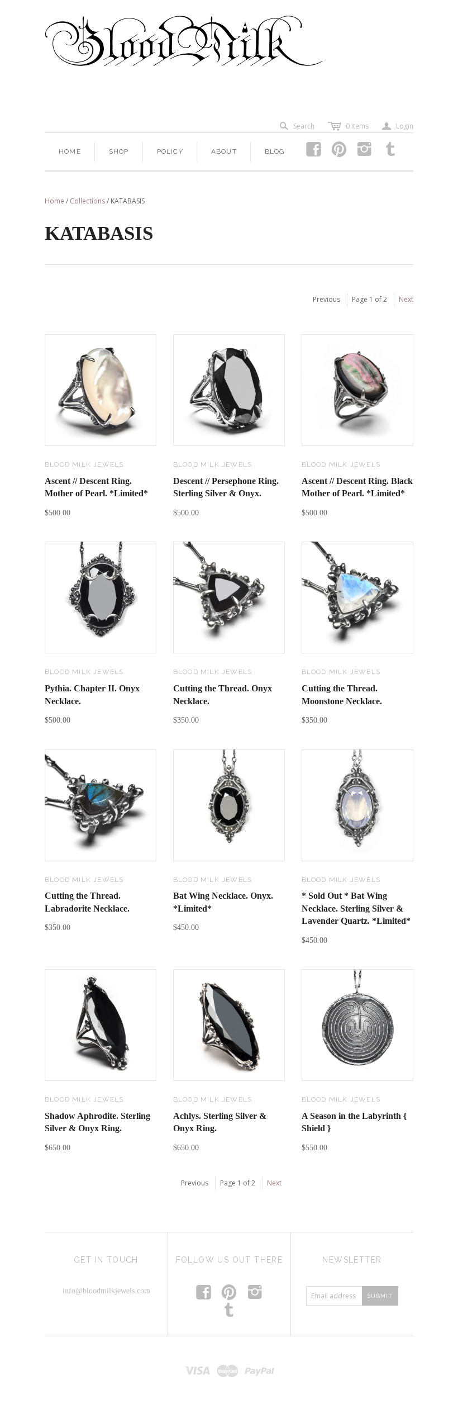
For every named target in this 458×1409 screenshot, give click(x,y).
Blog (275, 151)
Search (303, 126)
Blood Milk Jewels (84, 464)
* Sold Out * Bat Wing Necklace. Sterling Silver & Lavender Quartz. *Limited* (356, 908)
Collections (87, 201)
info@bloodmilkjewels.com (106, 1291)
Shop (119, 151)
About (224, 151)
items (357, 126)
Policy (170, 151)
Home (70, 151)
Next (406, 299)
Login (397, 126)
